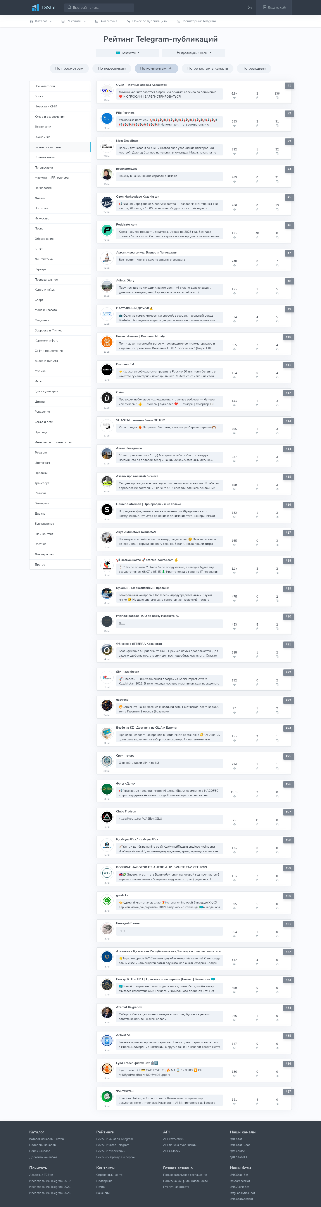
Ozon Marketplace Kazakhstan (137, 197)
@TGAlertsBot (239, 1187)
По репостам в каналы (207, 68)
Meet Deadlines (127, 141)
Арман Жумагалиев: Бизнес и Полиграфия (147, 252)
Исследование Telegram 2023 (50, 1193)
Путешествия (44, 167)
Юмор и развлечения (49, 116)
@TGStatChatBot (241, 1199)
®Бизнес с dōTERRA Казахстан (139, 644)
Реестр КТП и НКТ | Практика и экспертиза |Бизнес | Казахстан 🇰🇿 (165, 979)
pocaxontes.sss (126, 169)
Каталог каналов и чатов (46, 1139)
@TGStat (236, 1139)
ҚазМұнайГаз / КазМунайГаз (137, 839)
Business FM (125, 364)
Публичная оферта (176, 1187)
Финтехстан (124, 1091)
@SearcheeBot (240, 1181)
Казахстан (129, 53)
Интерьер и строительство (53, 442)
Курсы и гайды (45, 289)
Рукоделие (42, 411)
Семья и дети (44, 422)
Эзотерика (42, 503)
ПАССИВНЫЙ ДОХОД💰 (134, 308)
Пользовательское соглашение (185, 1175)
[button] (274, 7)
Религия (40, 493)
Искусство (42, 218)
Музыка (40, 371)
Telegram (41, 452)
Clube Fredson (126, 811)
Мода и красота (46, 310)
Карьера (40, 269)
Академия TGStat (41, 1175)
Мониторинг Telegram (199, 21)
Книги (39, 249)
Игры (38, 381)
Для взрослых (45, 554)
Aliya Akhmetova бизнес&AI (136, 532)
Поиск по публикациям (149, 21)
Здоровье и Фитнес (48, 330)
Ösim (120, 392)
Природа (41, 432)
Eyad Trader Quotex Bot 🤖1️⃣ (137, 1063)
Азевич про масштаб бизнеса (137, 476)
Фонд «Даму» (126, 783)
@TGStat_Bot (239, 1175)
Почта (100, 1187)
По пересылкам (112, 68)
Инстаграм (42, 462)
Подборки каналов (42, 1145)
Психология (43, 188)
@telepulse (237, 1151)
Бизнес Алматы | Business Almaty (140, 336)
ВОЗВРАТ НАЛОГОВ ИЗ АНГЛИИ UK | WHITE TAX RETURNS (161, 867)
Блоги (39, 96)
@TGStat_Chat (240, 1145)
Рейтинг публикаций (110, 1151)
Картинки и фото (46, 340)
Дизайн (40, 198)
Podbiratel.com (126, 224)
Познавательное (46, 279)
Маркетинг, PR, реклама (52, 177)
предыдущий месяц (194, 53)
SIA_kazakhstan (127, 672)
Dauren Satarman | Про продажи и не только (148, 504)
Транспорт (42, 483)
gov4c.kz (122, 895)
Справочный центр (109, 1175)
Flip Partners (125, 113)
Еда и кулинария (46, 391)
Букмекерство (44, 523)
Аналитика (108, 21)
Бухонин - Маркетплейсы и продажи (142, 588)
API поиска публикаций (180, 1145)
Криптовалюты (45, 157)
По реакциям (254, 68)
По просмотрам (69, 68)
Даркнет (41, 513)
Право (39, 228)
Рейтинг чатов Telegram (112, 1145)
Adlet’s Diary (125, 280)
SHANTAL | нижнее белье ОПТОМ (140, 420)
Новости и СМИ (46, 106)
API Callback (171, 1151)
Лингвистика (44, 259)
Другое (40, 564)
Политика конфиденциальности (185, 1181)
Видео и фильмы (46, 361)
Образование (44, 238)
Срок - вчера (125, 756)
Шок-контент (44, 534)
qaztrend (122, 700)
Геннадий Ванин (128, 923)
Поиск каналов (39, 1151)
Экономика (42, 137)
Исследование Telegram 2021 (50, 1187)
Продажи (41, 473)
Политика (41, 208)
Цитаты (40, 401)
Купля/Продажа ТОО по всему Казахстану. (147, 616)
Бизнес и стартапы (48, 147)
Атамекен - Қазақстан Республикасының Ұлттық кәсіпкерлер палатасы (168, 951)
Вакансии (103, 1193)
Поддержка (104, 1181)
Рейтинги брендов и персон (116, 1157)
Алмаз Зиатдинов (129, 448)
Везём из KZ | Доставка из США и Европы (146, 728)
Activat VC (123, 1035)
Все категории (45, 86)
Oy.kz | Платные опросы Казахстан (141, 85)
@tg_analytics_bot (242, 1193)
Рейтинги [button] (74, 21)
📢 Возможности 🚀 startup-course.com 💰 (147, 560)
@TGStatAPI (238, 1157)
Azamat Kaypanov (129, 1007)
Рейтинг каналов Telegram (114, 1139)
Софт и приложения (49, 350)
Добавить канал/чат (43, 1157)
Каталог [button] (41, 21)
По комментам (153, 68)
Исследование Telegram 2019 (50, 1181)
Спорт (39, 300)
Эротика (40, 544)
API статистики (173, 1139)
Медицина (42, 320)
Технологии (43, 126)
